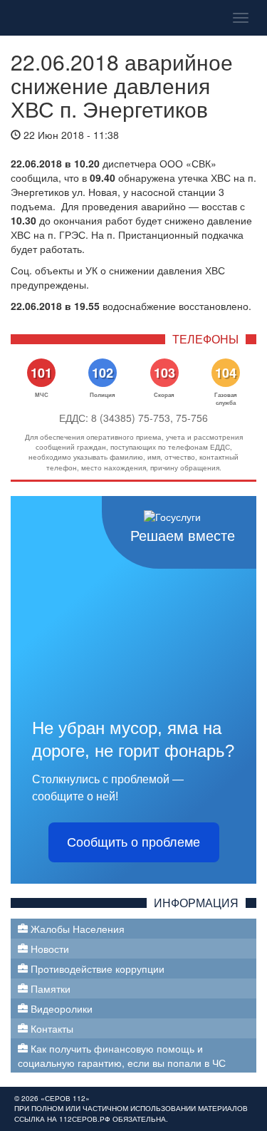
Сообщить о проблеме (133, 842)
